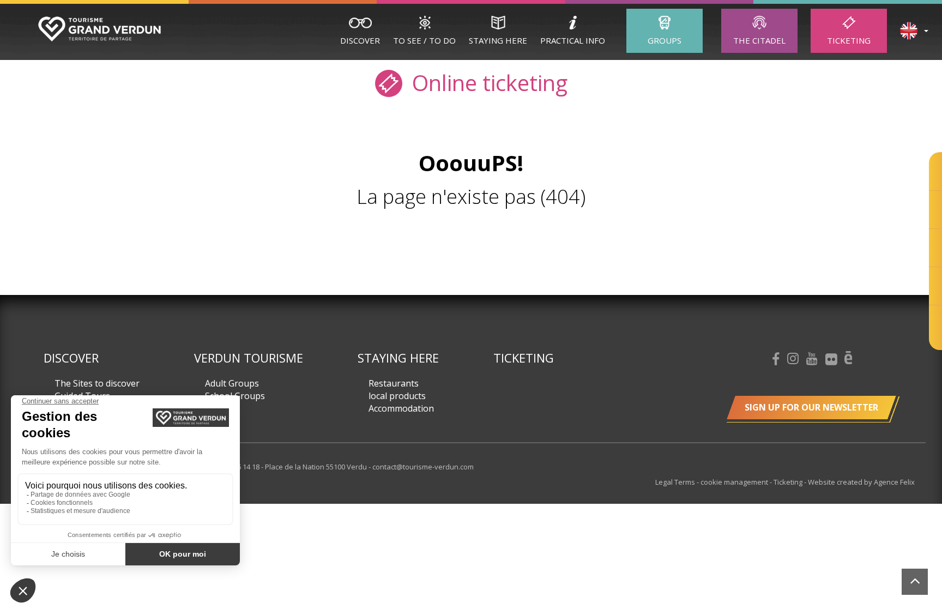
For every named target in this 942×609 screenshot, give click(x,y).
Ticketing (849, 40)
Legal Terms (676, 482)
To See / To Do (424, 40)
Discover (360, 40)
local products (397, 396)
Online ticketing (487, 82)
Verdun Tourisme (248, 357)
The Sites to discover (97, 383)
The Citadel (759, 40)
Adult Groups (232, 383)
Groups (664, 40)
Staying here (498, 40)
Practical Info (572, 40)
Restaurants (394, 383)
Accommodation (401, 408)
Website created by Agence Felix (861, 482)
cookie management (735, 482)
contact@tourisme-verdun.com (423, 467)
